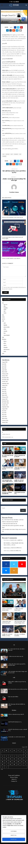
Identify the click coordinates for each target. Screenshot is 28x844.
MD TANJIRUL (7, 543)
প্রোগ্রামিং (5, 331)
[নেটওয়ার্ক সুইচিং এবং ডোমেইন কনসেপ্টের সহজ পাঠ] (4, 738)
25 (10, 764)
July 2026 (4, 364)
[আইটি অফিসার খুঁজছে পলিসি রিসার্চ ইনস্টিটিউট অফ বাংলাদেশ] (4, 706)
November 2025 (5, 379)
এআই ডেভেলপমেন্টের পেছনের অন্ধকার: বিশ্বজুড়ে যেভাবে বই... (7, 481)
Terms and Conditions (14, 775)
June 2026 (4, 366)
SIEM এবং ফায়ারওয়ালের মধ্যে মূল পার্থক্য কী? (10, 521)
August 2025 (4, 385)
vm (20, 154)
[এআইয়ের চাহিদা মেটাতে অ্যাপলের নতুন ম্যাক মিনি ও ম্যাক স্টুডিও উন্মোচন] (20, 463)
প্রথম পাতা (5, 304)
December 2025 (5, 377)
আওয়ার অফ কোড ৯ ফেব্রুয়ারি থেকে (16, 540)
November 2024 (5, 403)
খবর (3, 302)
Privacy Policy (14, 777)
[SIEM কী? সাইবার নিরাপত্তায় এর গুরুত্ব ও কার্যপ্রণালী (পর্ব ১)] (4, 731)
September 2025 (5, 383)
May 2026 (4, 368)
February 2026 (5, 373)
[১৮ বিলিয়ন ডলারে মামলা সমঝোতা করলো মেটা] (8, 463)
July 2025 (4, 387)
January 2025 (5, 399)
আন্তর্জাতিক (6, 308)
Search (3, 508)
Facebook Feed (8, 500)
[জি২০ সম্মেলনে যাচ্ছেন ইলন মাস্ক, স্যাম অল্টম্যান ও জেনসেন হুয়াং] (8, 450)
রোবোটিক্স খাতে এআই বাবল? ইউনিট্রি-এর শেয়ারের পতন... (19, 481)
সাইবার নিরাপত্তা (6, 349)
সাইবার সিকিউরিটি (7, 335)
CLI (3, 154)
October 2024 (5, 404)
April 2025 (4, 393)
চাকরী (3, 321)
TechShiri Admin (14, 192)
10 (6, 758)
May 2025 (4, 391)
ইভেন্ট (3, 337)
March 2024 (4, 418)
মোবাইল (5, 309)
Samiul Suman (7, 547)
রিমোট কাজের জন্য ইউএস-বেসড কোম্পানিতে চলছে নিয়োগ (17, 689)
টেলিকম (3, 317)
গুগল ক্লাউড (4, 156)
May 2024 (4, 414)
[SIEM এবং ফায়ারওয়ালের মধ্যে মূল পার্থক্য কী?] (20, 450)
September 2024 (5, 406)
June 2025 (4, 389)
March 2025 (4, 395)
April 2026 (4, 369)
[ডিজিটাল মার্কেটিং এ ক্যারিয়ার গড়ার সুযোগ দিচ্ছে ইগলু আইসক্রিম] (4, 683)
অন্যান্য (5, 313)
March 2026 (4, 371)
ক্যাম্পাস (3, 319)
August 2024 (4, 408)
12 (14, 758)
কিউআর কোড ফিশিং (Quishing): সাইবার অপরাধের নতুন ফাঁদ (12, 217)
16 (2, 761)
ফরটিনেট (5, 345)
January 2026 (5, 375)
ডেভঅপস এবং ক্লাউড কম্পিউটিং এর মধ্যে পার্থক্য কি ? (11, 258)
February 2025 (5, 397)
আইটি (5, 323)
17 (6, 761)
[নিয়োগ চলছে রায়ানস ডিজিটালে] (4, 698)
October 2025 (5, 381)
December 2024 (5, 401)
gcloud (7, 154)
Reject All (14, 835)
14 (21, 758)
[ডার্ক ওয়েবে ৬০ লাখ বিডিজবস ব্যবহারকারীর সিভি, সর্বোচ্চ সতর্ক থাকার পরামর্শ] (8, 487)
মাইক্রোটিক (5, 347)
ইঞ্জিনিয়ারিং (5, 325)
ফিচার (3, 315)
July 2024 (4, 410)
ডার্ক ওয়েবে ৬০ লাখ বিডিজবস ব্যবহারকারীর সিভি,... (7, 493)
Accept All (14, 839)
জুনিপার (5, 343)
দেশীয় (4, 306)
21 (21, 761)
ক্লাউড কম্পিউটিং (6, 327)
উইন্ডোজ (5, 341)
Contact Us (14, 781)
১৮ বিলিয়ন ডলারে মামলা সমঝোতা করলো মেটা (9, 523)
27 (18, 764)
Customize (14, 831)
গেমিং (4, 311)
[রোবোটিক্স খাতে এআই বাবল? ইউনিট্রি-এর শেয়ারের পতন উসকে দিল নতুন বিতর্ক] (20, 475)
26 (14, 764)
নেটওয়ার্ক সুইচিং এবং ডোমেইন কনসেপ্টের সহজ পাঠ (16, 736)
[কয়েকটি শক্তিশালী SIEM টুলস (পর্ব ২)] (20, 487)
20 (18, 761)
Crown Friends (14, 842)
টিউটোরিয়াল (4, 339)
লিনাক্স (5, 333)
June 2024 (4, 412)
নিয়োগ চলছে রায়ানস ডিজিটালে (13, 696)
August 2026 (4, 362)
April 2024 (4, 416)
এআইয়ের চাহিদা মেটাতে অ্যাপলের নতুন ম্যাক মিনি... (19, 468)
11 (10, 758)
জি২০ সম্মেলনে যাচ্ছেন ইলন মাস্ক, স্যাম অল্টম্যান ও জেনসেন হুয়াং (12, 519)
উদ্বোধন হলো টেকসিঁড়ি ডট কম (16, 547)
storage (16, 154)
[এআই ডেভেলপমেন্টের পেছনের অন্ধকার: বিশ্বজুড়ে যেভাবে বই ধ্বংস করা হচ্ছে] (8, 475)
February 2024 (5, 420)
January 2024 (5, 422)
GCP (11, 154)
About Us (14, 779)
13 (18, 758)
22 (25, 761)
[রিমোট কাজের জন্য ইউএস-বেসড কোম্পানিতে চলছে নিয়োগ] (4, 691)
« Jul (2, 769)
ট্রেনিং (3, 353)
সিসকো (5, 351)
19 (14, 761)
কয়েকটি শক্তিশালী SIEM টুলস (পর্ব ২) (15, 722)
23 (2, 764)
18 (10, 761)
